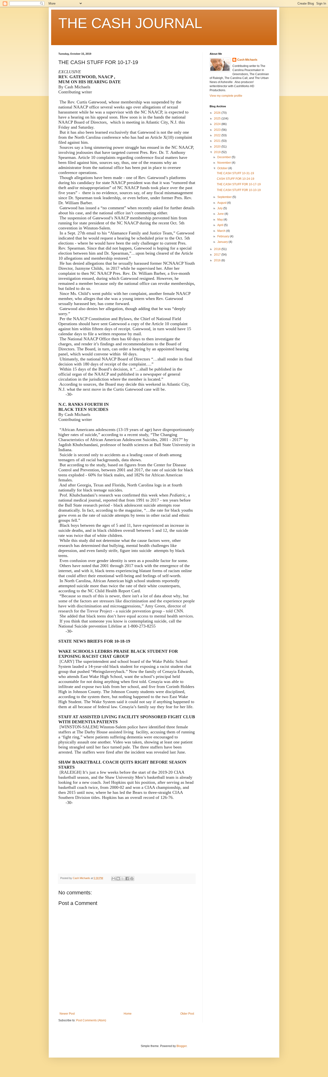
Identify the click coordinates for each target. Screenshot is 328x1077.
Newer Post (67, 1013)
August (222, 202)
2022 (217, 135)
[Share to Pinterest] (131, 878)
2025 (217, 118)
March (221, 231)
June (221, 213)
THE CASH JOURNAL (130, 23)
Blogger (181, 1046)
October (222, 168)
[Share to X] (122, 878)
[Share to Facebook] (127, 878)
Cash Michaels (247, 59)
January (223, 242)
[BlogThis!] (118, 878)
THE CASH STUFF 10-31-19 (235, 173)
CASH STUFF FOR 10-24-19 (235, 178)
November (224, 162)
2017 (217, 254)
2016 (217, 260)
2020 (217, 146)
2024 (217, 124)
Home (128, 1013)
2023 (217, 130)
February (223, 236)
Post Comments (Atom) (91, 1020)
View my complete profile (226, 95)
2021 (217, 141)
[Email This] (113, 878)
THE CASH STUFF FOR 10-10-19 (239, 190)
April (220, 225)
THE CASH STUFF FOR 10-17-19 (239, 184)
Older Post (187, 1013)
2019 (217, 152)
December (224, 157)
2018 (217, 249)
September (224, 197)
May (220, 219)
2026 (217, 112)
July (220, 208)
